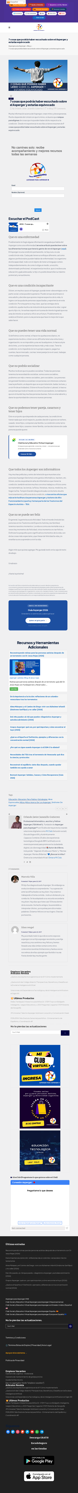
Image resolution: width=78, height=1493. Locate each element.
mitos (22, 802)
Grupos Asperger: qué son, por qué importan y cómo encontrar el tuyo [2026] (37, 728)
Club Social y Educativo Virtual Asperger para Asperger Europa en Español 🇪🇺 (36, 1314)
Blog (29, 46)
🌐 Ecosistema (18, 13)
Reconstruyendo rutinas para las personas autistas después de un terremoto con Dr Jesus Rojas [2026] (37, 654)
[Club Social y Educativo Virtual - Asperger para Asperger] (40, 1085)
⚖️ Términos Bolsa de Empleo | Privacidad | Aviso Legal (28, 1345)
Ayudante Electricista (14, 1380)
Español (14, 2)
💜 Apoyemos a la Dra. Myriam (57, 5)
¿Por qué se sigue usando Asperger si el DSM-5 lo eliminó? (35, 747)
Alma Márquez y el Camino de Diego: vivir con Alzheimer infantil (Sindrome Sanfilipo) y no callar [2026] (37, 708)
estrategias (42, 799)
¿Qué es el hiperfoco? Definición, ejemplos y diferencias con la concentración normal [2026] (36, 738)
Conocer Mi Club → (27, 454)
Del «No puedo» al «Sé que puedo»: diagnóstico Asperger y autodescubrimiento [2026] (35, 718)
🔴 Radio (61, 13)
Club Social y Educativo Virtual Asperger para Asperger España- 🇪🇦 (32, 1311)
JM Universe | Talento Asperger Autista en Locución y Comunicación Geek (40, 1013)
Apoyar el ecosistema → (16, 1353)
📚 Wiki (42, 13)
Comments (61, 109)
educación (13, 799)
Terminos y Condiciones (16, 1337)
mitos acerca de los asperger (38, 802)
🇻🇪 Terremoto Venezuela (41, 9)
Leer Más (14, 689)
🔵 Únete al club (39, 17)
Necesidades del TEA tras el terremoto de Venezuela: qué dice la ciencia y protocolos (37, 756)
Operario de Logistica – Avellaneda (19, 1374)
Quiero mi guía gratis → (38, 620)
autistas (20, 678)
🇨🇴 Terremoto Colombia (58, 9)
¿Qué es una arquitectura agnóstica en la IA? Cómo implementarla (37, 977)
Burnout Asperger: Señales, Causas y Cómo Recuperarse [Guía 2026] (36, 776)
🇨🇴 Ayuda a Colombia (36, 5)
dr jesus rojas (34, 678)
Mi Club (49, 831)
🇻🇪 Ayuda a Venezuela (18, 5)
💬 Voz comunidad (31, 13)
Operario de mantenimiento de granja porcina (24, 1377)
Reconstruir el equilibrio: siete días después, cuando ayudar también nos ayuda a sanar (35, 766)
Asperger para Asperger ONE (17, 1299)
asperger (13, 678)
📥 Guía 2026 (51, 13)
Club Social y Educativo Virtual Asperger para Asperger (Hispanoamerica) (34, 1302)
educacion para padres (27, 799)
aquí (64, 248)
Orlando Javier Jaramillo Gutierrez (29, 109)
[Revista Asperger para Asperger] (40, 1171)
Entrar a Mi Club (55, 857)
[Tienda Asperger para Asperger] (40, 1128)
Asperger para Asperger (17, 46)
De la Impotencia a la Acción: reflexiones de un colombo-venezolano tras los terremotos (34, 697)
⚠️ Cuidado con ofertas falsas (21, 9)
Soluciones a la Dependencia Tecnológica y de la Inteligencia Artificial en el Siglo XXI (39, 1397)
